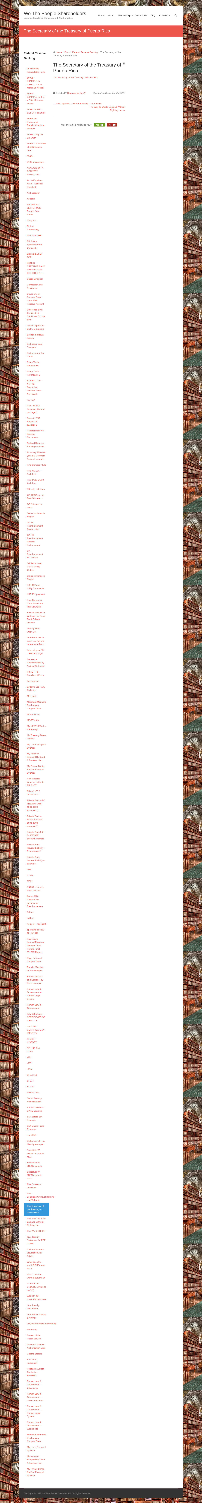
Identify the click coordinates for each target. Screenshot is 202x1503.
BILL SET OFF (34, 235)
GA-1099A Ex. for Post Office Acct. (35, 497)
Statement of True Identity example (36, 1142)
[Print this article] (124, 63)
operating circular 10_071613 (35, 931)
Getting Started (34, 1353)
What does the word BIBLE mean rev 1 (36, 1265)
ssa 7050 (31, 1135)
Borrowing (32, 1329)
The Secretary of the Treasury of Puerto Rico (35, 1209)
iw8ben (30, 918)
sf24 (29, 1057)
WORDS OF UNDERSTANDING (36, 1298)
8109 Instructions (35, 162)
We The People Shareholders (55, 13)
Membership (124, 15)
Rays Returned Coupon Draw (34, 960)
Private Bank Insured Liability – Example (36, 860)
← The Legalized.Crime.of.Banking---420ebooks (77, 103)
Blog (153, 15)
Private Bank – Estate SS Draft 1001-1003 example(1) (34, 821)
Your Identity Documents (33, 1307)
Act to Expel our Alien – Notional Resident (35, 183)
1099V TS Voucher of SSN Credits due (36, 147)
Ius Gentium (33, 681)
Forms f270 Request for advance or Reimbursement (35, 901)
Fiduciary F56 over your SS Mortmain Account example (36, 455)
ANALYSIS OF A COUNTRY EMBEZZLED (35, 171)
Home (101, 15)
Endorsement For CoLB (36, 355)
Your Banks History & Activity (36, 1316)
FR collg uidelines (36, 489)
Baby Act (31, 220)
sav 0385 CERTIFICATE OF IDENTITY (36, 1029)
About (111, 15)
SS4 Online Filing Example (35, 1127)
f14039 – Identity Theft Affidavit (35, 889)
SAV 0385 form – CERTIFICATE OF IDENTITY (36, 1017)
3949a (30, 156)
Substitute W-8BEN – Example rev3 (35, 1153)
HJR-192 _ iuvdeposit (32, 1361)
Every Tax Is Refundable (33, 364)
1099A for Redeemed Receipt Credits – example (35, 123)
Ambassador (33, 193)
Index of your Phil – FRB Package (35, 652)
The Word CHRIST (36, 1231)
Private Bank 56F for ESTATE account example (35, 835)
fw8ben (30, 912)
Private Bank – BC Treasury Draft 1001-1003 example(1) (36, 805)
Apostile (31, 198)
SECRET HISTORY (32, 1041)
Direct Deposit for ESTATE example (35, 327)
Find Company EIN (36, 465)
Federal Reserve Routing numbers (35, 445)
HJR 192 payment (36, 594)
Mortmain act (33, 714)
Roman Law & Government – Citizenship (34, 1384)
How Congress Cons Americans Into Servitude (35, 603)
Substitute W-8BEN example (34, 1164)
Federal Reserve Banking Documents (35, 434)
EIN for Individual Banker (35, 336)
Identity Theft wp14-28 (33, 630)
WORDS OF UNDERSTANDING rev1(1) (36, 1286)
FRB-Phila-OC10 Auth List (35, 481)
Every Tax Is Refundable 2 (33, 373)
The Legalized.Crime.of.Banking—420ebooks (38, 1196)
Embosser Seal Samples (34, 345)
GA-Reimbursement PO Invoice (35, 554)
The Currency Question (34, 1186)
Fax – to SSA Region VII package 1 (33, 421)
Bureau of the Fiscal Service (34, 1337)
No (112, 124)
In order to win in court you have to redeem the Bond (35, 640)
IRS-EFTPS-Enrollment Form (35, 673)
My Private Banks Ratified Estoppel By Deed (35, 769)
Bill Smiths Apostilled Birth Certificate (34, 244)
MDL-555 (31, 696)
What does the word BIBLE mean (36, 1276)
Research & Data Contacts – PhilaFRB (35, 1372)
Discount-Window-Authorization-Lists (36, 1346)
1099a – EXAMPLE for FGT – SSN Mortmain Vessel (36, 98)
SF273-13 (32, 1075)
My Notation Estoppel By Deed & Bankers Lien (36, 757)
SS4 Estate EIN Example (34, 1118)
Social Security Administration (34, 1100)
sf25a (30, 1069)
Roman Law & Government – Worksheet (34, 1425)
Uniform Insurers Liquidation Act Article (35, 1252)
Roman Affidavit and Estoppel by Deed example (35, 979)
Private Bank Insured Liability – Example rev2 (36, 847)
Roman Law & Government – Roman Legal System (34, 994)
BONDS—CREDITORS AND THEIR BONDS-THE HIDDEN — (36, 268)
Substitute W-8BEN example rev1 (34, 1175)
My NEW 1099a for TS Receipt (36, 728)
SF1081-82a (33, 1092)
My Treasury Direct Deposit (36, 737)
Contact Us (164, 15)
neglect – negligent (36, 924)
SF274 (30, 1080)
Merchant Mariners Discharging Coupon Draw (36, 705)
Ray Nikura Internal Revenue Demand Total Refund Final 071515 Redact (35, 945)
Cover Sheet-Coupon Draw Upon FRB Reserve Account (35, 299)
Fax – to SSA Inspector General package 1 (36, 409)
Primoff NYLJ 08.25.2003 (33, 793)
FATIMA (31, 400)
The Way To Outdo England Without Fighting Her (36, 1221)
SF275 (30, 1086)
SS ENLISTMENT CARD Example (36, 1109)
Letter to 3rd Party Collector (36, 688)
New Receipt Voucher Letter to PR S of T (35, 782)
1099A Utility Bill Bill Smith (35, 136)
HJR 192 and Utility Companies (35, 587)
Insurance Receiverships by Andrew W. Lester (36, 662)
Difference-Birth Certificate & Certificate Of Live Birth (36, 314)
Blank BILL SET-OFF (35, 255)
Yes (98, 124)
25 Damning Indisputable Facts (36, 70)
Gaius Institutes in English (36, 515)
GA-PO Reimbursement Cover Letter (35, 525)
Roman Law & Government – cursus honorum (35, 1397)
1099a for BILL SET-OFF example (36, 111)
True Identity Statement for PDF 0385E (36, 1240)
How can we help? (76, 93)
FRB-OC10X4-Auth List (34, 472)
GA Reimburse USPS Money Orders (34, 566)
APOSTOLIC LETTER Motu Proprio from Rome (34, 209)
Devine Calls (140, 15)
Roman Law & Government (34, 1006)
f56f (29, 869)
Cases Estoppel (35, 279)
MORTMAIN (33, 720)
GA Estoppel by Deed (34, 506)
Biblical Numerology (33, 228)
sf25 (29, 1063)
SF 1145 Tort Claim (33, 1050)
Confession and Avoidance (35, 286)
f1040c (30, 875)
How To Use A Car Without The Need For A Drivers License (36, 617)
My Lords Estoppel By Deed (36, 746)
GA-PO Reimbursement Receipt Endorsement (35, 540)
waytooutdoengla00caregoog (38, 1323)
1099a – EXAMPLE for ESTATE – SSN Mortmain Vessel (35, 82)
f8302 (30, 881)
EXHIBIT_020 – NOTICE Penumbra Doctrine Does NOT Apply (34, 387)
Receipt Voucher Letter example (35, 969)
